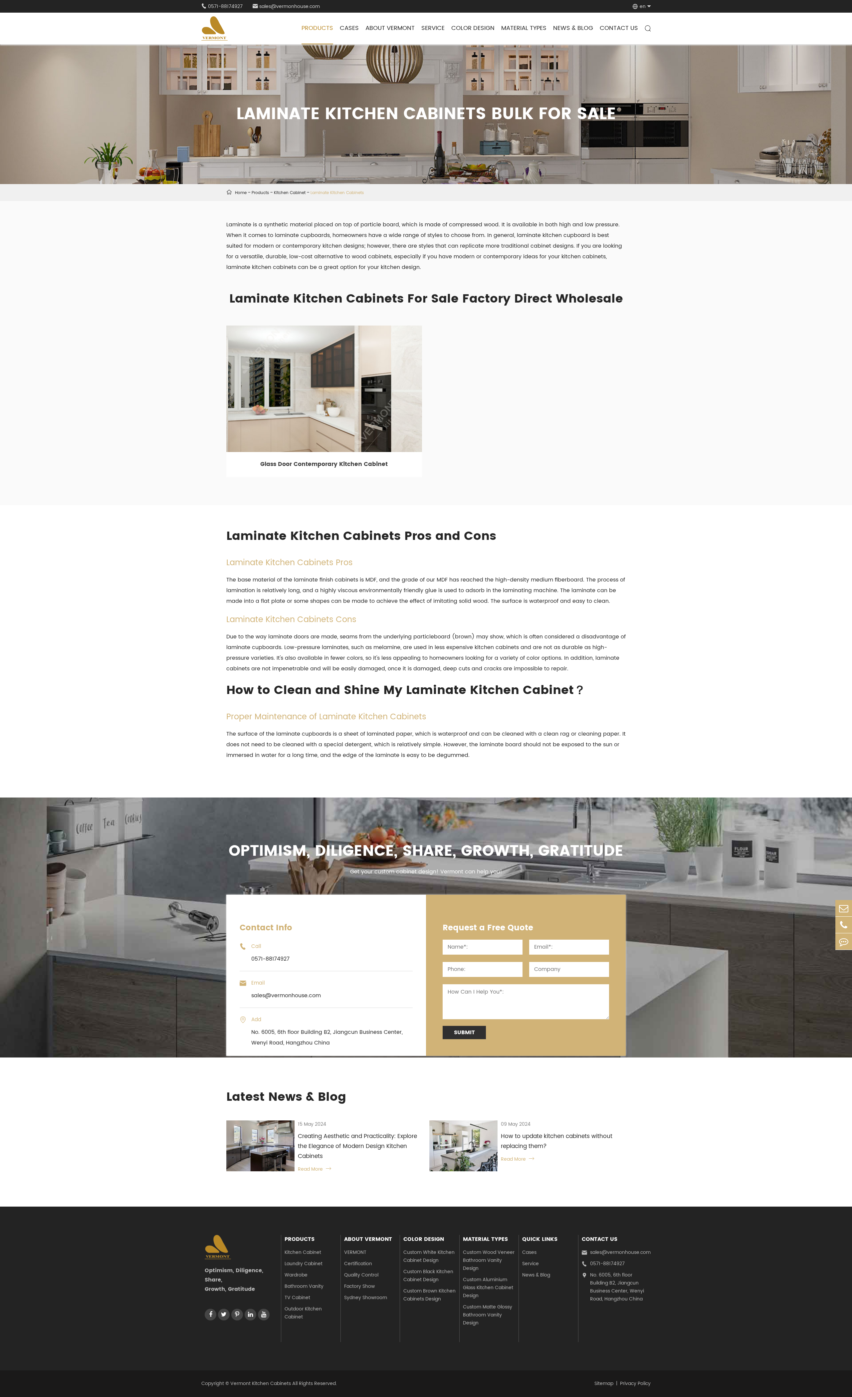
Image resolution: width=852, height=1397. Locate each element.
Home (241, 193)
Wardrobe (296, 1275)
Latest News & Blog (286, 1097)
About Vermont (390, 28)
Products (317, 28)
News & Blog (573, 28)
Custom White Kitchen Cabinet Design (429, 1256)
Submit (464, 1032)
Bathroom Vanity (304, 1286)
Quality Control (361, 1275)
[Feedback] (843, 941)
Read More (314, 1169)
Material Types (523, 28)
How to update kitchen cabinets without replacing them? (556, 1141)
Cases (349, 28)
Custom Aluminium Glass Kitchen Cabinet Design (488, 1287)
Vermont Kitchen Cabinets (260, 1383)
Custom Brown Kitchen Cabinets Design (429, 1295)
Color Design (473, 28)
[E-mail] (843, 908)
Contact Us (619, 28)
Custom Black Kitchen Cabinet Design (428, 1275)
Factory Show (359, 1286)
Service (433, 28)
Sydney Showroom (365, 1297)
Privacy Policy (635, 1383)
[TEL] (843, 925)
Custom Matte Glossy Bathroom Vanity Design (487, 1315)
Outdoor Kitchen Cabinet (303, 1313)
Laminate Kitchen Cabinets (337, 193)
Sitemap (603, 1383)
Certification (358, 1264)
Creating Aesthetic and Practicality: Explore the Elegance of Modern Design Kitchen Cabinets (357, 1146)
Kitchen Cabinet (290, 193)
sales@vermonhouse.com (286, 6)
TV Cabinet (297, 1297)
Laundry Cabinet (303, 1264)
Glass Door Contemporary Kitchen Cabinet (324, 464)
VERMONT (355, 1252)
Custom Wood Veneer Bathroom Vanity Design (489, 1260)
